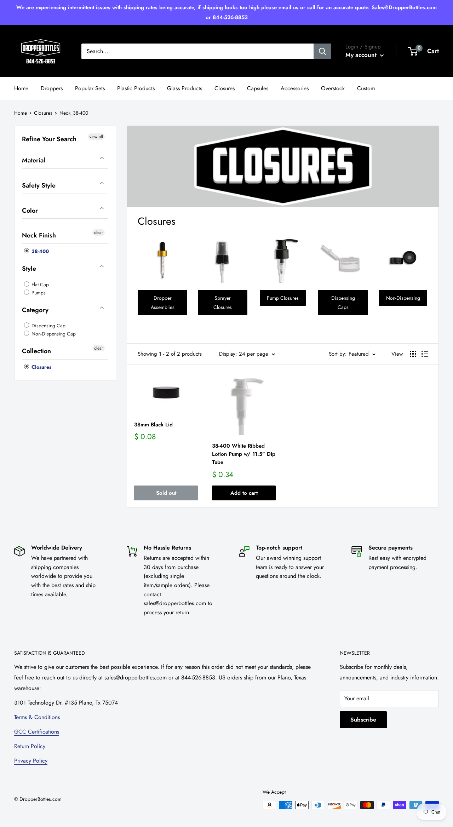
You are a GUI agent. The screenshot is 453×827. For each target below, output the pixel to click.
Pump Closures (283, 297)
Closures (224, 88)
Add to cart (244, 493)
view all (96, 136)
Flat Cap (39, 284)
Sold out (166, 493)
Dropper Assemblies (162, 302)
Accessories (295, 88)
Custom (366, 88)
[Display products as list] (425, 354)
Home (21, 88)
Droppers (52, 88)
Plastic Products (136, 88)
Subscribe (363, 720)
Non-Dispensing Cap (53, 334)
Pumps (38, 292)
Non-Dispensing (403, 297)
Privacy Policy (30, 761)
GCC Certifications (36, 732)
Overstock (333, 88)
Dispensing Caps (343, 302)
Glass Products (184, 88)
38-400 (39, 251)
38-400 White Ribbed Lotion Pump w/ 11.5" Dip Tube (243, 454)
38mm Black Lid (153, 425)
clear (98, 233)
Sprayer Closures (222, 302)
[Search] (322, 51)
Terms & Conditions (37, 717)
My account (361, 55)
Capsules (257, 88)
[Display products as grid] (413, 354)
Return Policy (29, 746)
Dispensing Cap (47, 325)
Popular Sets (90, 88)
